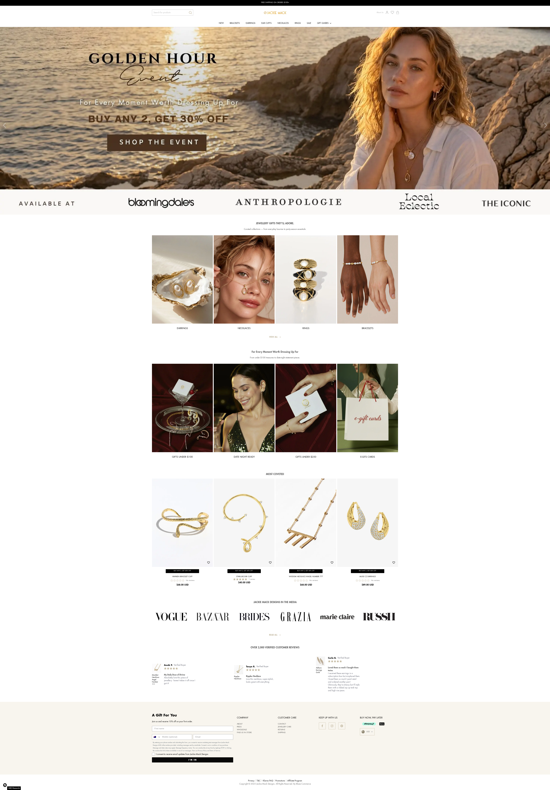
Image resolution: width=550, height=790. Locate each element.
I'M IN (192, 760)
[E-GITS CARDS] (367, 451)
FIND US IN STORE (244, 733)
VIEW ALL (273, 337)
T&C (259, 781)
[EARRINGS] (182, 323)
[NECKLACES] (244, 323)
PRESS (239, 727)
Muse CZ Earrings (368, 577)
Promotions (280, 781)
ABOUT (239, 724)
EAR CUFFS (266, 23)
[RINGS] (305, 323)
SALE (309, 23)
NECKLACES (283, 23)
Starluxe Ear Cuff (244, 577)
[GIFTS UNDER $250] (305, 451)
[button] (5, 785)
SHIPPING (282, 733)
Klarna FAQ (268, 781)
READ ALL (273, 635)
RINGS (298, 23)
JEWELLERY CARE (284, 727)
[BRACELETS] (367, 323)
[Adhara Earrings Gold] (320, 661)
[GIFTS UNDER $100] (182, 451)
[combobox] (156, 737)
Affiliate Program (294, 781)
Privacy (251, 781)
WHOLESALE (242, 730)
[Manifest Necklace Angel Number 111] (156, 668)
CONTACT (282, 724)
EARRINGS (250, 23)
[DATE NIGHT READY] (244, 451)
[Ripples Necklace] (238, 669)
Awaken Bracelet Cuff (182, 577)
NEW (221, 23)
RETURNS (281, 730)
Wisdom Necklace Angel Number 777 (306, 577)
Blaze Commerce (303, 784)
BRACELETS (235, 23)
